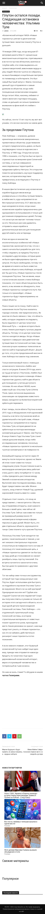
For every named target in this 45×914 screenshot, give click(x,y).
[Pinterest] (14, 736)
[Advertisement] (22, 702)
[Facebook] (4, 736)
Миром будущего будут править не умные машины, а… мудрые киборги (12, 752)
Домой (4, 8)
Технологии (13, 8)
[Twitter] (9, 736)
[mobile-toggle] (3, 3)
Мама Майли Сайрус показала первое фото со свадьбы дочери (33, 752)
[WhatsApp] (19, 736)
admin (6, 31)
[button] (42, 3)
